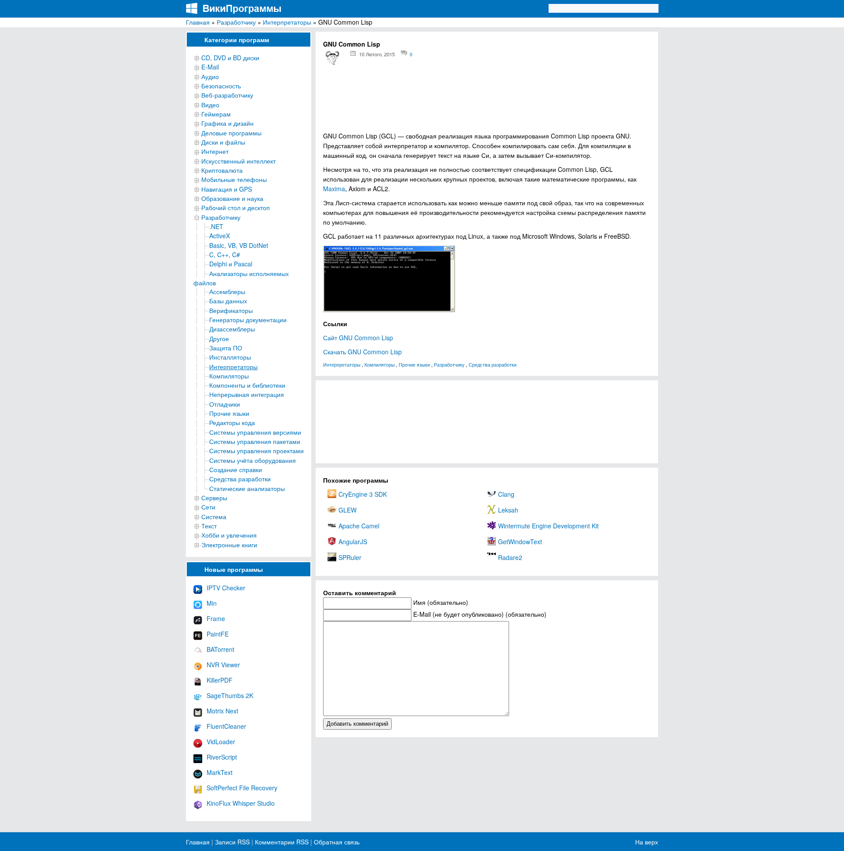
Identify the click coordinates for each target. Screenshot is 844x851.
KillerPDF (220, 680)
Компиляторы (229, 375)
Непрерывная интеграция (246, 394)
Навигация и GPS (226, 189)
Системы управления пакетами (254, 441)
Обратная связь (336, 841)
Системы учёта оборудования (252, 460)
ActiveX (219, 235)
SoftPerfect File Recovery (242, 787)
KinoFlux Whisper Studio (241, 803)
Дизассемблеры (232, 328)
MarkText (220, 772)
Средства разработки (240, 478)
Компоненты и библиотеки (247, 385)
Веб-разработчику (227, 95)
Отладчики (224, 404)
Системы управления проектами (256, 450)
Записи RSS (232, 841)
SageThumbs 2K (230, 695)
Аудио (210, 76)
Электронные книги (229, 544)
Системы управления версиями (255, 432)
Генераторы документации (248, 319)
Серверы (214, 497)
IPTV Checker (226, 587)
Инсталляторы (230, 357)
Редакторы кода (232, 422)
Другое (219, 338)
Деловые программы (231, 132)
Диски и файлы (223, 142)
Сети (208, 506)
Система (213, 516)
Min (212, 603)
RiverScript (222, 757)
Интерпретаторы (287, 22)
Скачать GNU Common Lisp (362, 351)
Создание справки (235, 469)
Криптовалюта (222, 170)
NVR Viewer (223, 664)
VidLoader (221, 741)
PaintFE (218, 633)
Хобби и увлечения (229, 535)
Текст (209, 525)
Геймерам (216, 113)
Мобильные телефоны (234, 179)
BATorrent (220, 649)
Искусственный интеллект (238, 160)
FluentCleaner (226, 726)
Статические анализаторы (247, 488)
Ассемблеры (227, 291)
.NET (216, 226)
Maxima (334, 188)
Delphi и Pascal (230, 263)
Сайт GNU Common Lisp (358, 337)
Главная (198, 22)
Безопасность (221, 85)
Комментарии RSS (282, 841)
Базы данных (228, 300)
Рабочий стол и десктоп (235, 207)
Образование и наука (232, 198)
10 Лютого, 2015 (377, 54)
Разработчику (236, 22)
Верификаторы (231, 310)
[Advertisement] (487, 101)
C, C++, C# (224, 254)
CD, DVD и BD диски (230, 57)
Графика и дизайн (227, 123)
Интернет (215, 151)
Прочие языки (229, 413)
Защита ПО (225, 347)
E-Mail (210, 66)
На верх (646, 841)
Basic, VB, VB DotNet (238, 245)
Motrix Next (222, 710)
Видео (210, 104)
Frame (216, 618)
